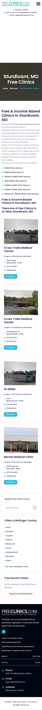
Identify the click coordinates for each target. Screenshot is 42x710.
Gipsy (8, 527)
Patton (8, 548)
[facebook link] (4, 632)
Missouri (14, 88)
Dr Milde (9, 389)
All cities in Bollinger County (17, 567)
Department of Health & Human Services (17, 651)
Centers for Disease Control (12, 638)
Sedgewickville (12, 552)
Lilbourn (9, 540)
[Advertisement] (21, 41)
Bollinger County (26, 520)
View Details (10, 276)
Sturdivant (10, 556)
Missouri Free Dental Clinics (21, 594)
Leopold (9, 536)
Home (5, 88)
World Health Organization (11, 642)
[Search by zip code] (34, 507)
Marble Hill (10, 544)
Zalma (8, 561)
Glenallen (10, 531)
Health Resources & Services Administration (18, 646)
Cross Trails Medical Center (18, 249)
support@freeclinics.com (24, 15)
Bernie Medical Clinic (18, 457)
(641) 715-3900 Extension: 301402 (24, 12)
